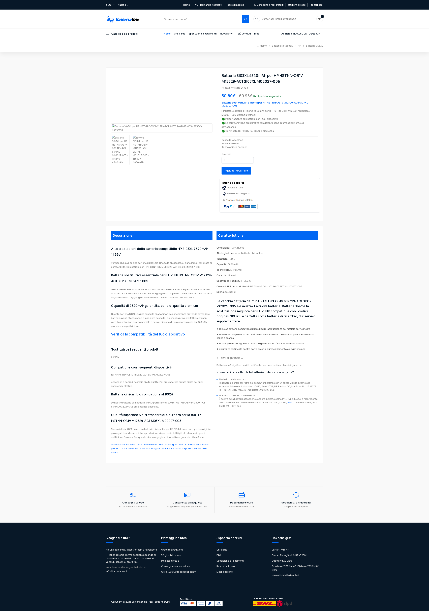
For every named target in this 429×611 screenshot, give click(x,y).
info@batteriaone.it (116, 571)
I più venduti (244, 33)
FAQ (219, 555)
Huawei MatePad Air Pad (285, 575)
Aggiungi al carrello (236, 170)
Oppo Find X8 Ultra (282, 560)
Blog (256, 33)
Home (186, 4)
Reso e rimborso (235, 4)
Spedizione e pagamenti (203, 33)
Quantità (226, 153)
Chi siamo (179, 33)
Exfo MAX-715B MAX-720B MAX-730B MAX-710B (296, 568)
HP (299, 45)
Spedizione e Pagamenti (230, 560)
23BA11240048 (239, 88)
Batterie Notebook (282, 45)
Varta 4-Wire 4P (280, 549)
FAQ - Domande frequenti (208, 4)
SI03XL (291, 402)
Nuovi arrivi (226, 33)
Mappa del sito (225, 571)
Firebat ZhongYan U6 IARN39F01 (289, 555)
